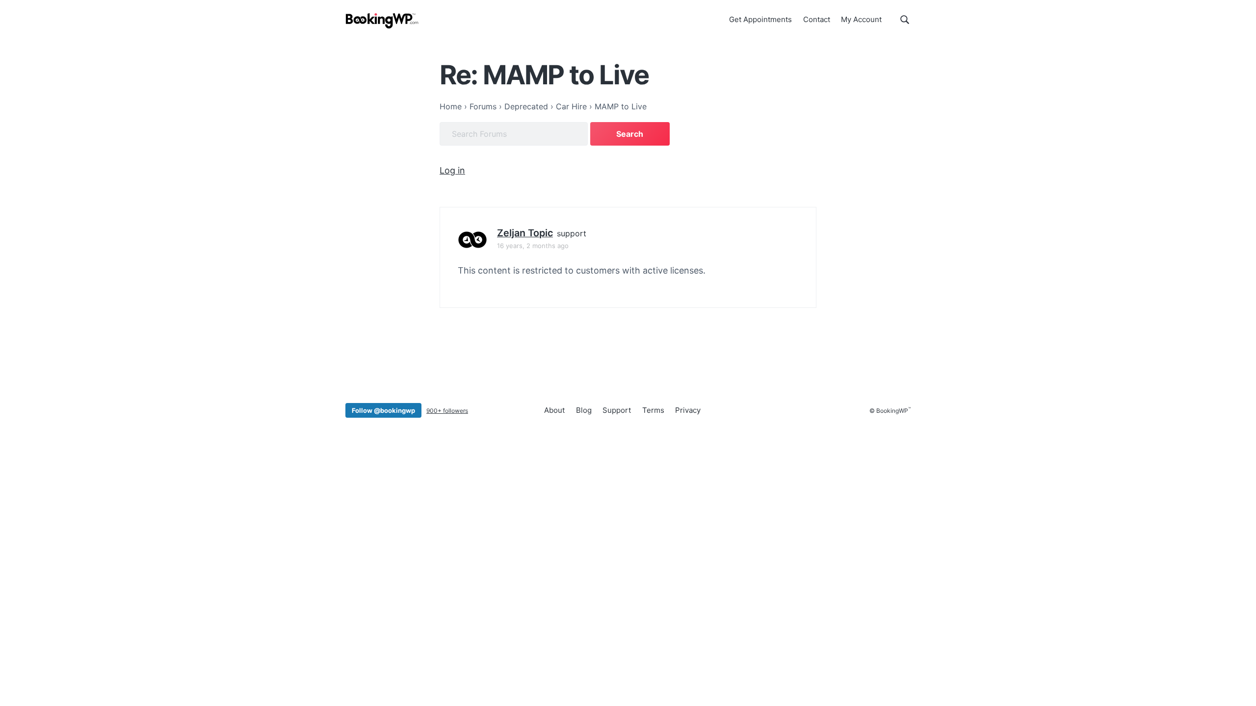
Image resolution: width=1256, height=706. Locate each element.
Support (616, 410)
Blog (584, 410)
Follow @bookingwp (383, 410)
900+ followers (447, 410)
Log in (452, 170)
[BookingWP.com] (382, 21)
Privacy (688, 410)
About (554, 410)
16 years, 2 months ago (533, 246)
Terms (653, 410)
